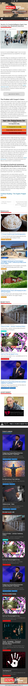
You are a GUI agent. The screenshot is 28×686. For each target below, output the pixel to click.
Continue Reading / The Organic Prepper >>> (13, 194)
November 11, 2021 (5, 288)
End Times (3, 239)
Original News (3, 331)
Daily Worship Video (6, 509)
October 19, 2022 (5, 232)
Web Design (8, 685)
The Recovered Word (5, 358)
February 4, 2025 (5, 352)
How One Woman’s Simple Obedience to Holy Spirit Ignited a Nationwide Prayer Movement (21, 204)
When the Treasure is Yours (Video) (6, 202)
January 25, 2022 (5, 259)
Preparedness (3, 197)
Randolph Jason (13, 29)
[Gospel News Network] (2, 18)
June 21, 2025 (4, 324)
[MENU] (27, 18)
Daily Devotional (6, 484)
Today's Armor (14, 459)
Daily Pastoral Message (7, 459)
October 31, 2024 (5, 380)
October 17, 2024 (6, 669)
